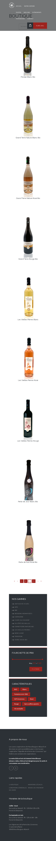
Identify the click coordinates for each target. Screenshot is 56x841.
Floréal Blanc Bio (28, 77)
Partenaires (20, 18)
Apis (16, 607)
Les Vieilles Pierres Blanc (28, 319)
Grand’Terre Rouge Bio (28, 259)
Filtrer (35, 669)
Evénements (36, 12)
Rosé (32, 699)
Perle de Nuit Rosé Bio (28, 562)
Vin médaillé (18, 709)
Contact (30, 18)
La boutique (13, 784)
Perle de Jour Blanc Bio (28, 501)
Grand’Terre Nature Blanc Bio (28, 138)
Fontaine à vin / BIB (21, 694)
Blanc (25, 689)
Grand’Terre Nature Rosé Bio (28, 198)
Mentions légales (35, 784)
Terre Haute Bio (21, 640)
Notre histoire (29, 6)
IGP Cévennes (19, 699)
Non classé (19, 633)
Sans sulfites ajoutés (31, 704)
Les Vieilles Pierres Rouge (28, 441)
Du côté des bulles (22, 623)
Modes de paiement (35, 788)
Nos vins (27, 12)
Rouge (16, 704)
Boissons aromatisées (23, 613)
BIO (15, 689)
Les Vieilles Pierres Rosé (28, 380)
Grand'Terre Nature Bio (24, 626)
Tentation (18, 636)
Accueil (19, 6)
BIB (16, 610)
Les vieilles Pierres (22, 630)
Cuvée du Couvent (22, 620)
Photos (18, 12)
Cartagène (19, 617)
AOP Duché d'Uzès (22, 604)
